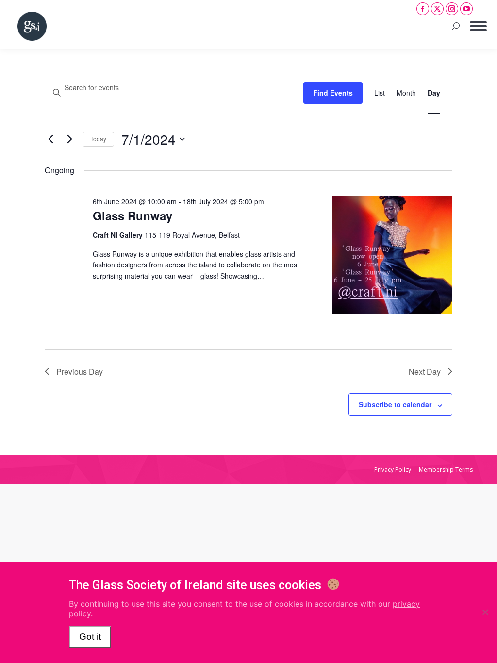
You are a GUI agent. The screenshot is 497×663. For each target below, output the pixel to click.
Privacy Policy (392, 469)
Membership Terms (446, 469)
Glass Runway (132, 215)
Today (98, 138)
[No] (485, 612)
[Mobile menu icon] (478, 26)
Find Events (333, 93)
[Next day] (69, 139)
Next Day (425, 371)
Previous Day (79, 371)
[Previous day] (50, 139)
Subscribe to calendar (395, 404)
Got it (90, 636)
